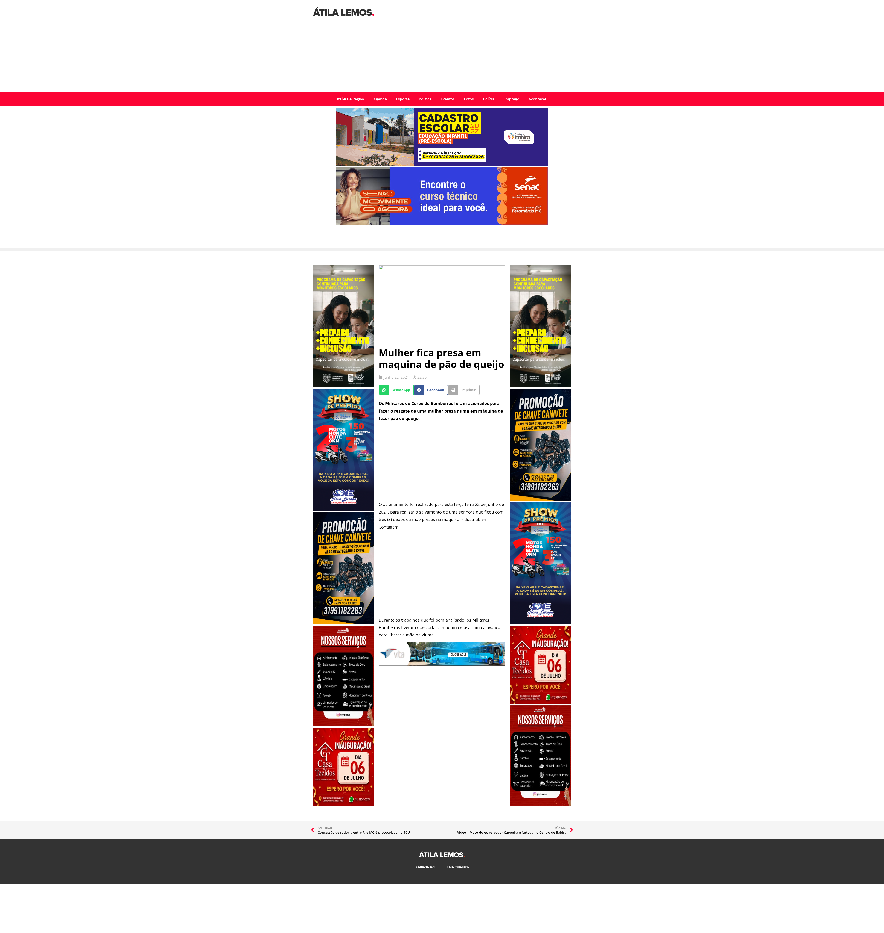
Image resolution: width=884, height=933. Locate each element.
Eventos (448, 99)
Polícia (488, 99)
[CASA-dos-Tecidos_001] (343, 804)
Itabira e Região (350, 99)
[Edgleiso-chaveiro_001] (343, 623)
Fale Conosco (458, 867)
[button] (396, 390)
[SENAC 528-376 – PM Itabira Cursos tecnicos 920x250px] (442, 223)
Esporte (403, 99)
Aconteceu (538, 99)
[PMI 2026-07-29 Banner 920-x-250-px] (442, 164)
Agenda (380, 99)
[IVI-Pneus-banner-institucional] (343, 725)
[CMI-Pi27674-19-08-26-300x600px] (343, 386)
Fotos (469, 99)
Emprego (511, 99)
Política (425, 99)
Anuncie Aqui (426, 867)
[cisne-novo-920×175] (442, 664)
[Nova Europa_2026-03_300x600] (343, 509)
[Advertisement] (442, 57)
